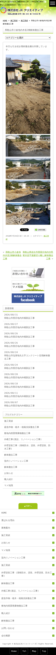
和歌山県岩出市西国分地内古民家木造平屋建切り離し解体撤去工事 (38, 255)
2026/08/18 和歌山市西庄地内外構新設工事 (19, 385)
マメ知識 (8, 485)
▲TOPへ (28, 506)
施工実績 (14, 21)
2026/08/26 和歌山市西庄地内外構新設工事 (19, 335)
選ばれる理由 (7, 520)
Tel (24, 651)
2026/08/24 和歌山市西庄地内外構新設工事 (19, 366)
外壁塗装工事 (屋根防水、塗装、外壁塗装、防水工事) (27, 447)
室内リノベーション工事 (16, 461)
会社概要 (5, 635)
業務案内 (5, 527)
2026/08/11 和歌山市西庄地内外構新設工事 (19, 395)
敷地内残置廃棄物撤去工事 (17, 433)
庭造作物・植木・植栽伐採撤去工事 (21, 427)
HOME (5, 21)
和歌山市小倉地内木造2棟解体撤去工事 (12, 255)
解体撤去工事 (10, 455)
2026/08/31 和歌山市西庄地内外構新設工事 (19, 316)
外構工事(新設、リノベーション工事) (23, 439)
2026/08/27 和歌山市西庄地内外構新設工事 (19, 326)
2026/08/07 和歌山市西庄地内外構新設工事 (19, 404)
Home (14, 651)
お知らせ (8, 473)
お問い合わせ (7, 628)
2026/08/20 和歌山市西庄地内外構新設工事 (19, 376)
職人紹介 (8, 479)
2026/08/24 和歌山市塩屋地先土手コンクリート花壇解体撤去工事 (27, 355)
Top (44, 651)
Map (34, 651)
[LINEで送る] (40, 229)
